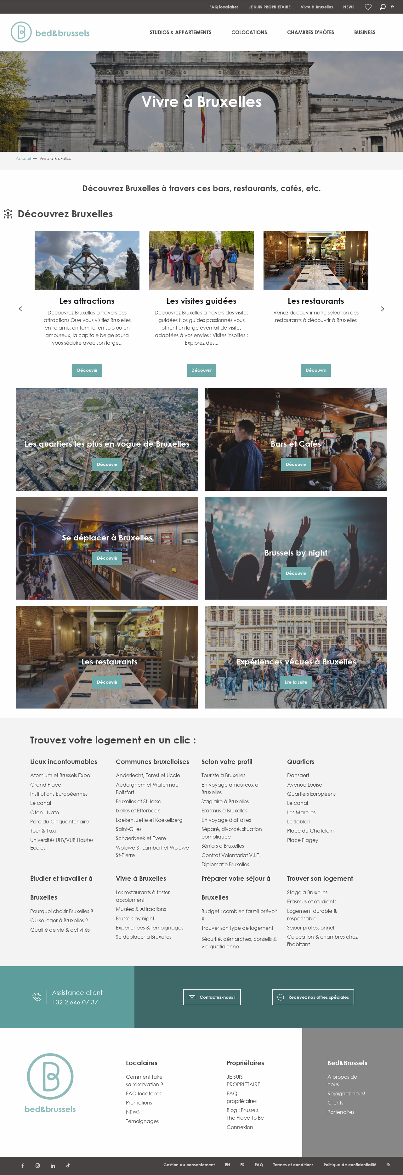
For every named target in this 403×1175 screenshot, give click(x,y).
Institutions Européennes (59, 794)
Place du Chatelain (310, 831)
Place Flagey (302, 840)
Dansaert (298, 775)
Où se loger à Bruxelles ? (59, 920)
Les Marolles (301, 812)
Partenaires (340, 1112)
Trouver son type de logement (237, 928)
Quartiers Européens (311, 794)
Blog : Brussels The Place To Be (245, 1114)
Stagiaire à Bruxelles (225, 801)
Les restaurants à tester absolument (143, 896)
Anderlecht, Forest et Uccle (148, 775)
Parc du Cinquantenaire (59, 821)
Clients (335, 1102)
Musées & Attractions (141, 909)
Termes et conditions (293, 1164)
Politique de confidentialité (350, 1164)
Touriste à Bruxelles (223, 775)
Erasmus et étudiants (311, 901)
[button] (382, 7)
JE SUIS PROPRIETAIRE (270, 6)
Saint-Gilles (128, 829)
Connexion (240, 1127)
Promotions (139, 1102)
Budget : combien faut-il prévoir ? (239, 915)
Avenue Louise (304, 785)
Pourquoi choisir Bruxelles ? (61, 911)
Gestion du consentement (189, 1164)
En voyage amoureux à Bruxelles (230, 788)
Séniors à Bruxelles (223, 846)
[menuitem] (53, 32)
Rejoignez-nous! (346, 1093)
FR (242, 1164)
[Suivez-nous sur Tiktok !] (68, 1166)
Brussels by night (135, 918)
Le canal (40, 803)
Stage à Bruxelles (307, 892)
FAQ (259, 1164)
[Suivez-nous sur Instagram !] (37, 1166)
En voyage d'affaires (226, 820)
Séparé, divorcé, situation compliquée (232, 833)
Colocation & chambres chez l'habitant (322, 940)
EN (227, 1164)
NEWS (349, 6)
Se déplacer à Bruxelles (143, 937)
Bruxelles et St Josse (138, 801)
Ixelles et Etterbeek (138, 810)
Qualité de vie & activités (60, 930)
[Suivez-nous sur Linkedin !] (52, 1166)
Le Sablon (298, 821)
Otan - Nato (44, 812)
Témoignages (142, 1121)
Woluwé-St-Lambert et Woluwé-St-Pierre (153, 851)
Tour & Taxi (43, 831)
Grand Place (45, 785)
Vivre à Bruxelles (317, 6)
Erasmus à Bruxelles (224, 810)
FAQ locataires (224, 6)
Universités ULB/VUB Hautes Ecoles (62, 844)
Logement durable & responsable (312, 915)
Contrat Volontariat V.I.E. (231, 855)
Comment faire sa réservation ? (144, 1080)
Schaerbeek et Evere (141, 838)
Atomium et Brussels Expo (60, 775)
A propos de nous (342, 1080)
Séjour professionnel (310, 927)
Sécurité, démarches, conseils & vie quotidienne (239, 943)
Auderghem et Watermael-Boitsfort (148, 788)
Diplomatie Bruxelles (225, 864)
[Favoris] (369, 7)
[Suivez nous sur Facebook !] (22, 1166)
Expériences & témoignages (149, 927)
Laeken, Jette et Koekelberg (149, 820)
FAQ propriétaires (242, 1097)
